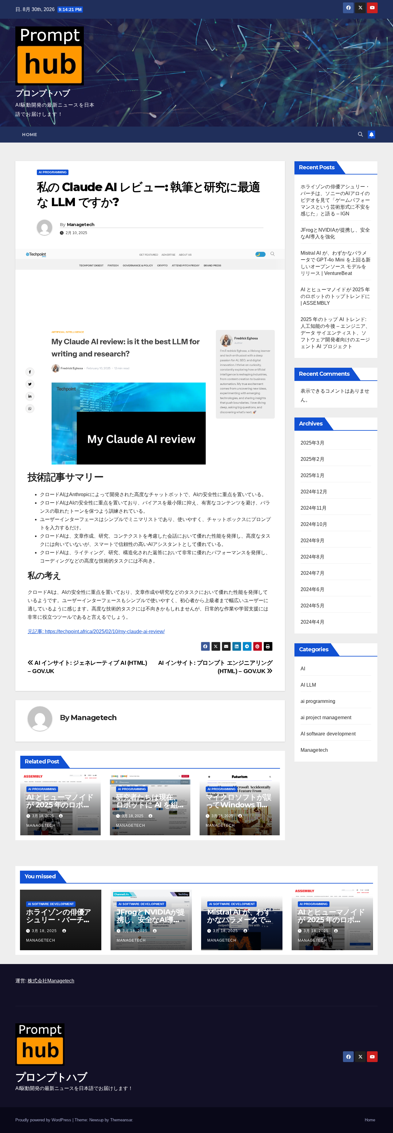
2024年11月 (314, 508)
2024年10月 (314, 524)
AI (303, 668)
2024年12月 (314, 491)
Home (29, 134)
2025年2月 (313, 459)
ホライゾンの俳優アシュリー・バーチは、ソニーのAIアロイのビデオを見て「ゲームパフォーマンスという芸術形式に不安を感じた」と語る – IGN (335, 200)
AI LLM (308, 685)
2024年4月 (313, 622)
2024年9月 (313, 540)
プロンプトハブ (42, 93)
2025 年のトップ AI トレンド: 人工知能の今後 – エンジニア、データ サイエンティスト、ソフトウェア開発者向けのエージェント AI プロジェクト (336, 333)
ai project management (326, 717)
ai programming (53, 172)
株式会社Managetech (51, 980)
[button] (360, 134)
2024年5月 (313, 605)
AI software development (328, 733)
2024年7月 (313, 573)
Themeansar (121, 1120)
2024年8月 (313, 556)
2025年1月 (313, 475)
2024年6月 (313, 589)
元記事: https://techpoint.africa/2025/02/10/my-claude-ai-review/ (96, 631)
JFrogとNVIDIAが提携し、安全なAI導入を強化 (151, 920)
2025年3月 (313, 442)
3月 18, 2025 (45, 931)
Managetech (81, 224)
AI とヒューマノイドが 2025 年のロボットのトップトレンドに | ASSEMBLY (335, 296)
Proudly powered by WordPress (43, 1120)
